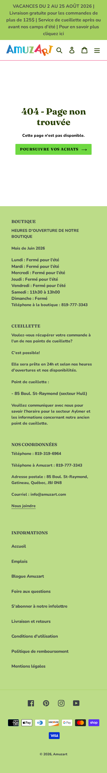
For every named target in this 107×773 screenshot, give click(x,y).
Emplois (19, 561)
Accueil (18, 546)
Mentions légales (28, 666)
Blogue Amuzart (27, 576)
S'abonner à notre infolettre (39, 606)
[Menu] (97, 50)
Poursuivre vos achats (49, 149)
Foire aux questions (31, 591)
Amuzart (60, 754)
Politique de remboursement (39, 651)
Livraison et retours (31, 621)
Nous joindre (23, 506)
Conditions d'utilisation (34, 636)
